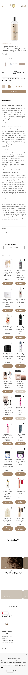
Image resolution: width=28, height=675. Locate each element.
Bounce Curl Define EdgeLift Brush (20, 520)
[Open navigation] (2, 6)
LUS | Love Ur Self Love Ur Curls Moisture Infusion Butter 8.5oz (8, 356)
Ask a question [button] (14, 247)
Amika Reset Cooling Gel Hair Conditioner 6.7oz (7, 436)
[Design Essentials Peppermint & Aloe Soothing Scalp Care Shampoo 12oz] (20, 264)
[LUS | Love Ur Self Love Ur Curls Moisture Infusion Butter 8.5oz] (7, 346)
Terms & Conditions (7, 636)
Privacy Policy (5, 638)
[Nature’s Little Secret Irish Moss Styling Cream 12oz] (20, 453)
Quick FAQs (5, 228)
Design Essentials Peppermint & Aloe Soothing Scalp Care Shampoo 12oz (20, 274)
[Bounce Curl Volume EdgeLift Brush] (20, 483)
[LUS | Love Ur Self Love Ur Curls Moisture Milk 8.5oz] (20, 319)
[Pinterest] (11, 616)
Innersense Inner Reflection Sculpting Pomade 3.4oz (7, 302)
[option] (14, 28)
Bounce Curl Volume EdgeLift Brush (20, 491)
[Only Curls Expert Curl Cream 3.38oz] (20, 427)
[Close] (26, 654)
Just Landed (6, 256)
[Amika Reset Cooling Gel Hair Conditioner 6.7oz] (7, 427)
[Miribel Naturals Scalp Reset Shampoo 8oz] (20, 292)
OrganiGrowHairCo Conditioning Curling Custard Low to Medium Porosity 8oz (13, 63)
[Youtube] (5, 616)
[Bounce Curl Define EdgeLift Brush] (20, 512)
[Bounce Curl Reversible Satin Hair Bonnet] (7, 512)
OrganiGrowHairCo (7, 44)
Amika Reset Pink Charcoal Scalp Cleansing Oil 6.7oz (20, 410)
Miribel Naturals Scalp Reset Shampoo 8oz (20, 301)
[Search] (19, 6)
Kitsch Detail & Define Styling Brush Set (7, 383)
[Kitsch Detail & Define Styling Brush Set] (7, 375)
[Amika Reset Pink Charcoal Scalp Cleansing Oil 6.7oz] (20, 400)
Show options (20, 501)
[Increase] (9, 86)
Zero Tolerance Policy (7, 643)
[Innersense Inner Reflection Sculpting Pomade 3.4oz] (7, 292)
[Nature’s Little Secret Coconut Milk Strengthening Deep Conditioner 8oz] (7, 453)
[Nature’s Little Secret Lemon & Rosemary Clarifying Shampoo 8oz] (7, 483)
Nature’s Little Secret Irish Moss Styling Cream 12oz (20, 462)
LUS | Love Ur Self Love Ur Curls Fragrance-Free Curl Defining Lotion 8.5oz (20, 357)
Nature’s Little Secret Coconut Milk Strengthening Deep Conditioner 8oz (7, 464)
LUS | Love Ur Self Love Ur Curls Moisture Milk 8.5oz (20, 329)
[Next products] (24, 59)
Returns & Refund (6, 634)
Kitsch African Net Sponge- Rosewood (20, 383)
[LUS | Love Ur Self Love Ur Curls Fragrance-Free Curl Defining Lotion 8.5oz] (20, 346)
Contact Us (5, 645)
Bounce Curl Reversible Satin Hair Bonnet (7, 520)
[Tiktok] (9, 616)
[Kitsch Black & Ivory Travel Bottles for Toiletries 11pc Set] (7, 400)
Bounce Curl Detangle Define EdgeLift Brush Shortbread (7, 273)
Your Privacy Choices (7, 640)
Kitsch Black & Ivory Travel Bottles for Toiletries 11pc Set (7, 410)
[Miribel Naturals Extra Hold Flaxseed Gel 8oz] (7, 319)
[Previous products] (21, 59)
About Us (4, 649)
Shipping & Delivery (7, 632)
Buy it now (14, 91)
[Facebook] (2, 616)
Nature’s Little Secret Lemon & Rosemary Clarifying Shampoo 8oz (7, 493)
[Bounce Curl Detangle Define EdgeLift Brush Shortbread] (7, 264)
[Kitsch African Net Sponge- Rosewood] (20, 375)
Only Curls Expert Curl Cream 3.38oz (20, 436)
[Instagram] (7, 616)
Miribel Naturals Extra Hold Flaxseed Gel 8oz (7, 328)
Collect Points (6, 233)
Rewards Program (6, 651)
